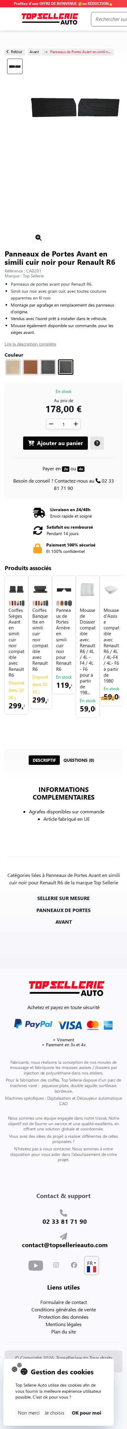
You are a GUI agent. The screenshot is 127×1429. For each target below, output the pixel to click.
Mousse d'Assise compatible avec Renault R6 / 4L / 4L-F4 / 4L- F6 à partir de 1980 (111, 645)
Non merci (29, 1412)
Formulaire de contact (63, 1302)
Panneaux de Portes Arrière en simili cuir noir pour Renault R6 (64, 639)
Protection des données (63, 1317)
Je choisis (54, 1412)
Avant (34, 51)
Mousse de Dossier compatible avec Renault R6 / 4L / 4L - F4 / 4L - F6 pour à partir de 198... (88, 651)
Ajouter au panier (59, 443)
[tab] (44, 760)
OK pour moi (86, 1412)
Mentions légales (64, 1324)
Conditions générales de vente (63, 1309)
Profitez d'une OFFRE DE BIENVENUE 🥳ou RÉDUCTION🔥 (63, 3)
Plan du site (63, 1331)
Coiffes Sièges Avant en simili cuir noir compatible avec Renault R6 (16, 642)
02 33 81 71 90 (65, 1221)
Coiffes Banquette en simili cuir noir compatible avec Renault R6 (40, 639)
